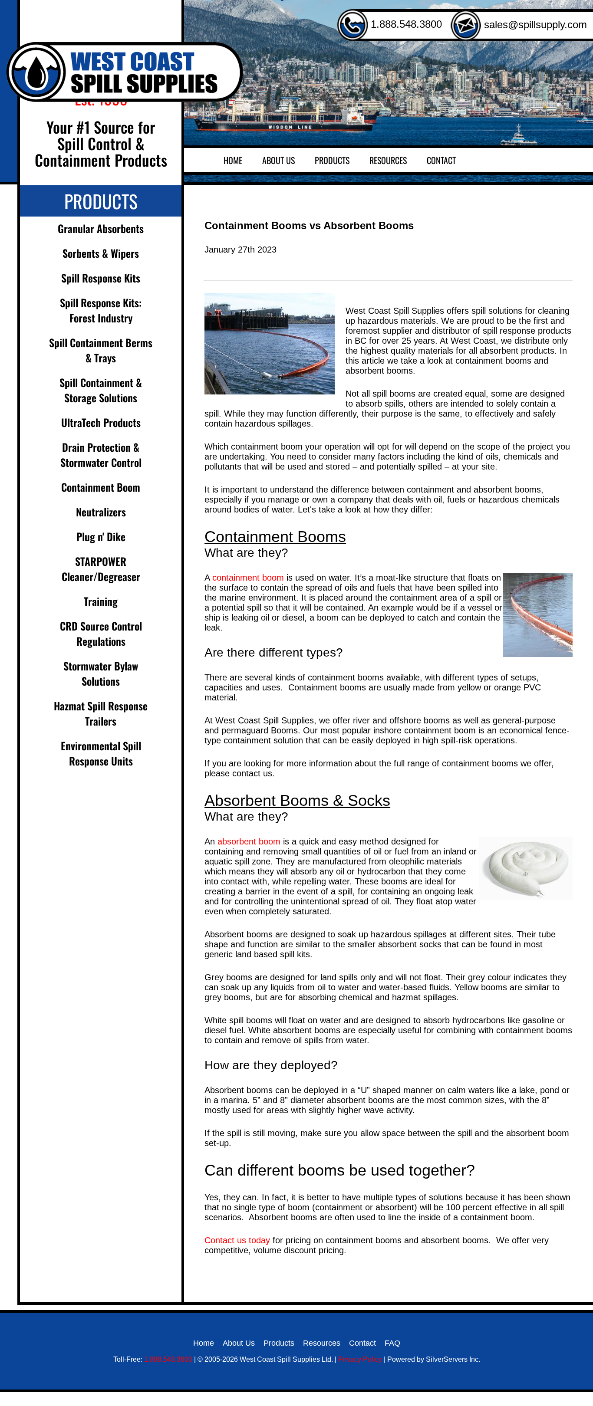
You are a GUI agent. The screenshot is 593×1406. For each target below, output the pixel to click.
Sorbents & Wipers (101, 253)
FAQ (392, 1343)
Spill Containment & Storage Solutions (100, 389)
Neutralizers (101, 511)
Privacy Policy (360, 1359)
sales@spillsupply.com (534, 24)
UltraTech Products (101, 422)
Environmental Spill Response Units (101, 753)
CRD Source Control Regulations (101, 633)
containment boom (248, 577)
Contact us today (237, 1240)
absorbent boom (248, 841)
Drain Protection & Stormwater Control (101, 454)
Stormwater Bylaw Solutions (100, 673)
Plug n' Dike (100, 536)
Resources (388, 160)
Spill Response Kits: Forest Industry (101, 310)
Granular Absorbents (101, 228)
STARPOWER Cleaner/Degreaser (101, 568)
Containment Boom (100, 487)
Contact (441, 160)
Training (101, 601)
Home (233, 160)
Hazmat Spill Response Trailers (101, 713)
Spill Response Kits (100, 278)
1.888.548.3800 (405, 24)
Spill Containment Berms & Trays (100, 350)
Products (332, 160)
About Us (278, 160)
